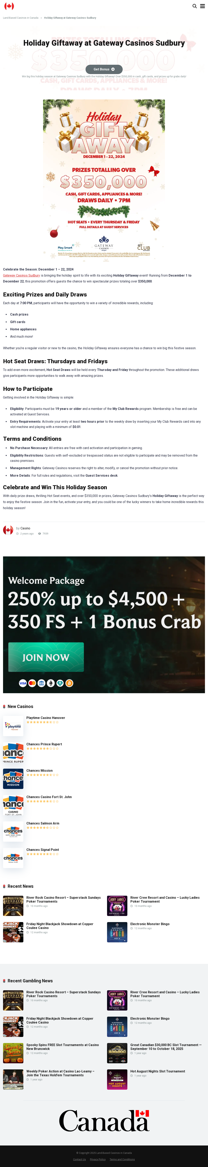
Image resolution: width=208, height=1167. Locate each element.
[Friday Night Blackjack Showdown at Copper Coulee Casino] (13, 941)
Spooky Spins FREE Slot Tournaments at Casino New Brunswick (62, 1047)
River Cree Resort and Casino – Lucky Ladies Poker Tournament (165, 899)
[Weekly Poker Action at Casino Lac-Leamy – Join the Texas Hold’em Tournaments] (13, 1088)
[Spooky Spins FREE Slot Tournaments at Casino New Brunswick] (13, 1062)
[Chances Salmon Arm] (13, 841)
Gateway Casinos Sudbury (21, 275)
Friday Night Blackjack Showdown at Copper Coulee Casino (59, 926)
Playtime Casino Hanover (45, 718)
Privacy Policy (98, 1159)
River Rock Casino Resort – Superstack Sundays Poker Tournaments (63, 899)
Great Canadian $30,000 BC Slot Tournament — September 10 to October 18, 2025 (166, 1047)
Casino (25, 528)
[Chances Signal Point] (13, 867)
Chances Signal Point (42, 850)
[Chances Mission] (13, 788)
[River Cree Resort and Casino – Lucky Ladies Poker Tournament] (117, 915)
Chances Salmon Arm (42, 823)
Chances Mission (39, 771)
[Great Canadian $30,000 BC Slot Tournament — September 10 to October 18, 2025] (117, 1062)
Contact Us (79, 1159)
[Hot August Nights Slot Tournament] (117, 1088)
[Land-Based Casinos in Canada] (9, 5)
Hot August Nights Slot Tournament (157, 1071)
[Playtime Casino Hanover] (13, 735)
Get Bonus (102, 69)
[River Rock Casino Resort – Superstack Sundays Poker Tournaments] (13, 915)
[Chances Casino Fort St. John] (13, 814)
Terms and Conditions (122, 1159)
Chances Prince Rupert (44, 744)
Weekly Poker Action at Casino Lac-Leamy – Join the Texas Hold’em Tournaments (60, 1073)
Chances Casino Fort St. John (49, 797)
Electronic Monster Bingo (150, 924)
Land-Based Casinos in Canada (20, 17)
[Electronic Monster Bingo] (117, 941)
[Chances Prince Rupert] (13, 761)
